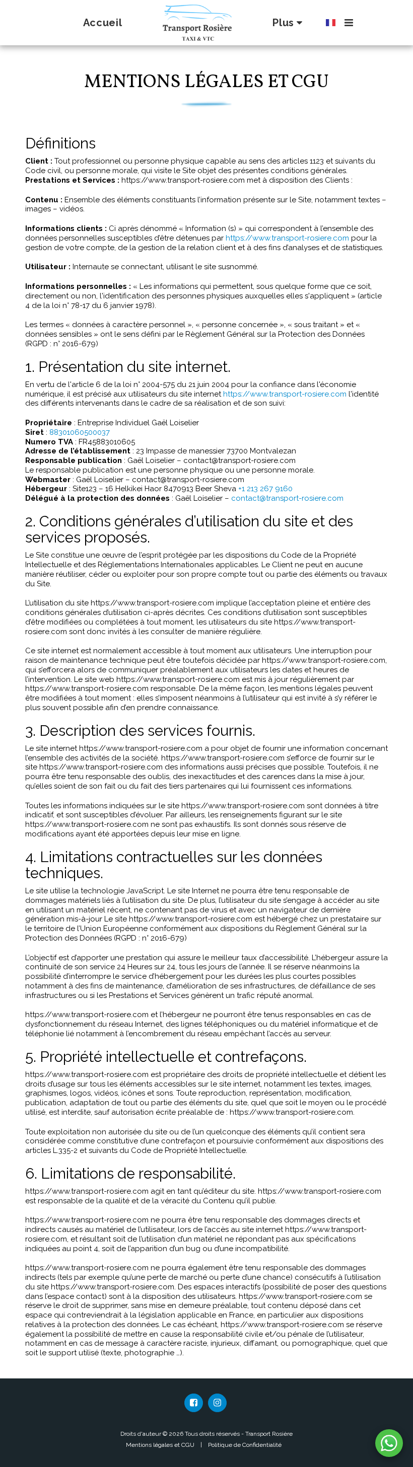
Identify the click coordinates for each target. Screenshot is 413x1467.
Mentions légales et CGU (160, 1444)
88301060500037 (79, 432)
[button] (348, 23)
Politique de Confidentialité (245, 1444)
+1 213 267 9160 (265, 488)
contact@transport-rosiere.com (287, 498)
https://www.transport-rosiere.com (287, 238)
